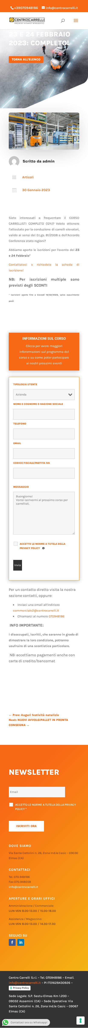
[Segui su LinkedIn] (20, 942)
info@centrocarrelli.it (23, 887)
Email (18, 443)
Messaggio (22, 486)
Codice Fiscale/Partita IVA (32, 462)
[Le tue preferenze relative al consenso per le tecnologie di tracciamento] (80, 1020)
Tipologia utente (26, 384)
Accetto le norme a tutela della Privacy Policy (42, 546)
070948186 (57, 616)
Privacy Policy (21, 987)
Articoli (28, 177)
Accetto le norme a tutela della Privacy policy (45, 807)
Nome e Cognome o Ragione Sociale (39, 404)
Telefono (20, 423)
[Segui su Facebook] (12, 942)
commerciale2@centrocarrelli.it (36, 610)
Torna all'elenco (26, 59)
